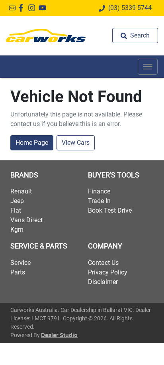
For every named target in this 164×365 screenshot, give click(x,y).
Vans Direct (26, 220)
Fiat (15, 210)
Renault (21, 191)
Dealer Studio (59, 335)
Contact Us (103, 262)
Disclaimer (103, 282)
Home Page (32, 142)
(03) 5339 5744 (130, 8)
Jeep (17, 201)
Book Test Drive (110, 210)
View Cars (76, 142)
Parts (17, 272)
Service (20, 262)
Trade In (99, 201)
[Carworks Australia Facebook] (22, 8)
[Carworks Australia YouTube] (44, 8)
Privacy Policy (107, 272)
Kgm (16, 229)
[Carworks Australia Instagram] (33, 8)
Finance (99, 191)
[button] (148, 67)
